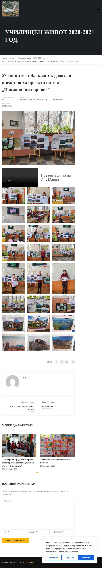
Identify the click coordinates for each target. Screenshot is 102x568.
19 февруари (47, 406)
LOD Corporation (27, 562)
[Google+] (61, 362)
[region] (69, 550)
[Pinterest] (73, 362)
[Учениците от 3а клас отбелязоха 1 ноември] (57, 445)
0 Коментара (7, 106)
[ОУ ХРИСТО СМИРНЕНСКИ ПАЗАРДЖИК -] (11, 8)
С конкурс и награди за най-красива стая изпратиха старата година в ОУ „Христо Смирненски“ (18, 463)
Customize (53, 558)
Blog (12, 58)
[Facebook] (56, 362)
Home (4, 58)
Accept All (86, 558)
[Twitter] (67, 362)
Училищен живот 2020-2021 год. (32, 58)
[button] (37, 472)
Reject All (70, 558)
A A (3, 100)
